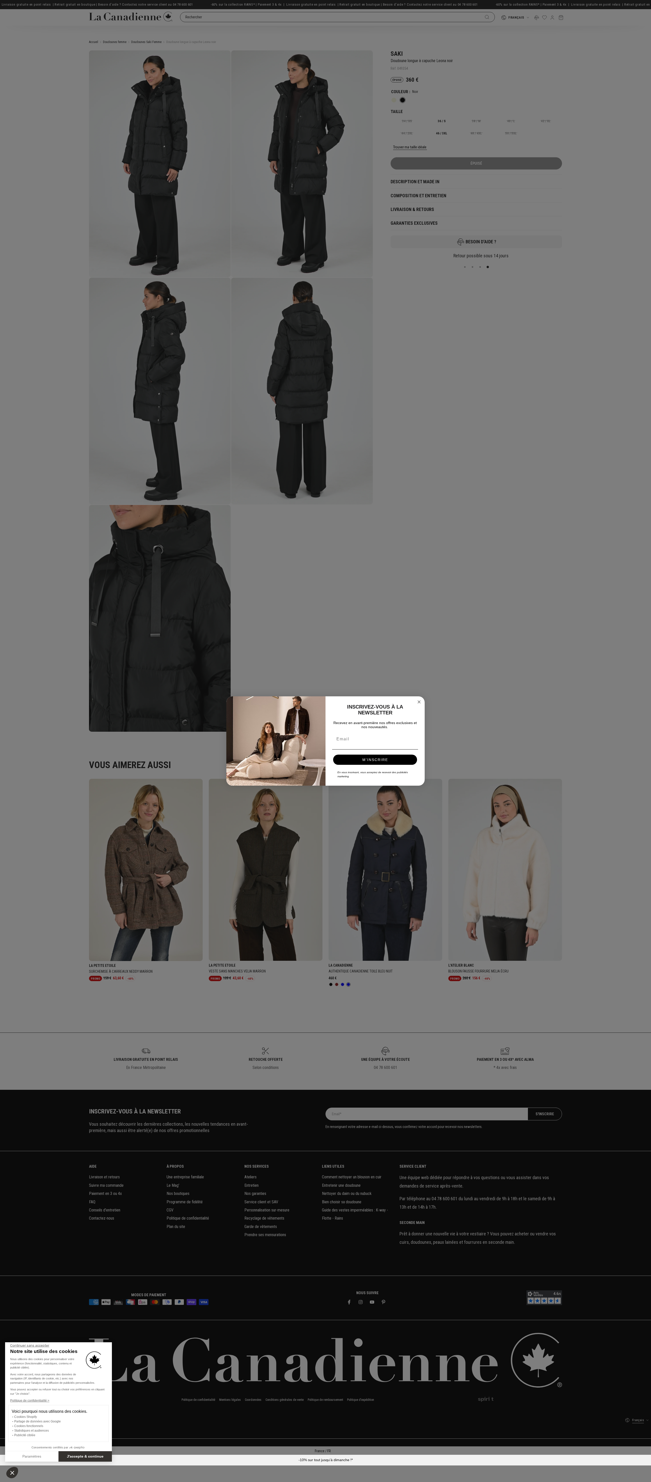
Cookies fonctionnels (28, 1426)
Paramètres (31, 1456)
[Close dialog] (419, 702)
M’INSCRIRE (375, 760)
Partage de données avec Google (37, 1421)
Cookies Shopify (25, 1417)
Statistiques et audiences (31, 1430)
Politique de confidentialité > (29, 1400)
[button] (12, 1472)
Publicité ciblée (24, 1435)
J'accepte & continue (85, 1456)
